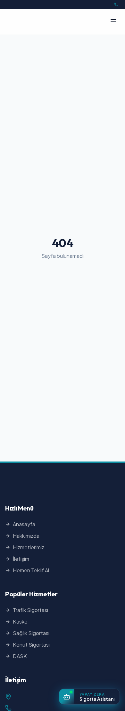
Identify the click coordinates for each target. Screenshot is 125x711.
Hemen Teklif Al (31, 570)
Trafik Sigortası (30, 610)
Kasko (20, 621)
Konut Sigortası (31, 644)
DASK (20, 656)
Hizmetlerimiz (28, 547)
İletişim (21, 558)
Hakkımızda (26, 535)
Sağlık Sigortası (31, 633)
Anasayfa (24, 524)
